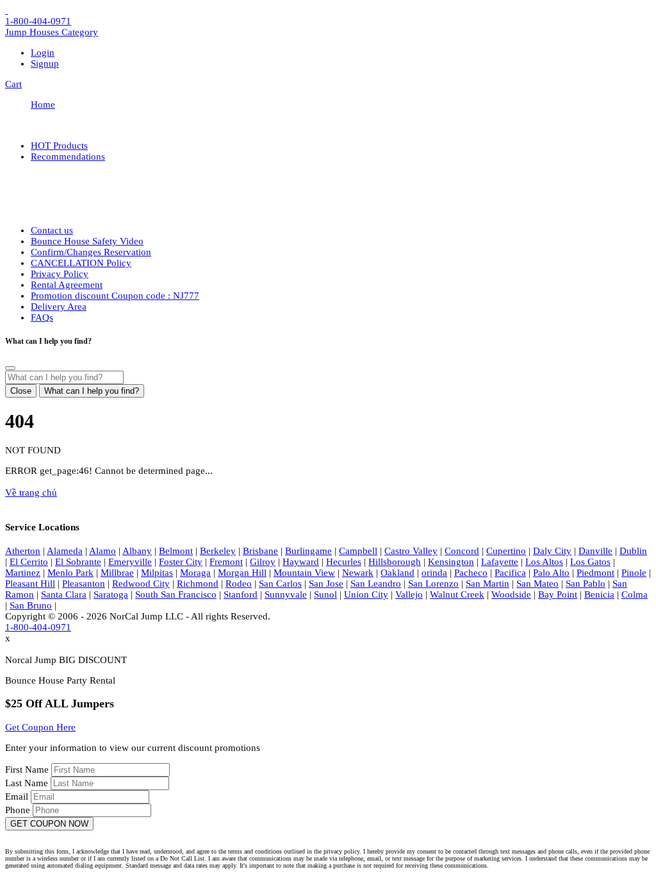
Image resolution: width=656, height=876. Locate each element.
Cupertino (506, 551)
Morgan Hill (242, 573)
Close (20, 391)
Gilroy (262, 562)
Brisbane (260, 551)
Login (42, 52)
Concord (462, 551)
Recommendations (68, 156)
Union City (366, 594)
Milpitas (157, 573)
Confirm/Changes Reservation (91, 252)
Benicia (599, 594)
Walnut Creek (457, 594)
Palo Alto (551, 573)
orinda (434, 573)
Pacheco (471, 573)
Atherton (22, 551)
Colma (634, 594)
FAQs (42, 317)
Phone (19, 810)
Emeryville (130, 562)
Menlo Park (70, 573)
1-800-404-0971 (38, 21)
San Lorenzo (433, 583)
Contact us (52, 230)
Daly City (552, 551)
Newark (357, 573)
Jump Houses (51, 32)
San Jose (326, 583)
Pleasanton (83, 583)
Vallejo (409, 594)
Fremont (226, 562)
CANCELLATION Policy (81, 263)
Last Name (28, 783)
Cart (13, 84)
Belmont (176, 551)
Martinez (22, 573)
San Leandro (375, 583)
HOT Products (59, 145)
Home (43, 104)
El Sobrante (78, 562)
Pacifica (510, 573)
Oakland (397, 573)
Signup (45, 63)
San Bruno (31, 605)
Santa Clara (63, 594)
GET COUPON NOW (49, 824)
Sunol (325, 594)
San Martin (487, 583)
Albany (137, 551)
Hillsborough (394, 562)
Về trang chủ (31, 492)
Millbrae (117, 573)
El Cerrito (29, 562)
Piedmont (595, 573)
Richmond (197, 583)
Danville (595, 551)
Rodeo (239, 583)
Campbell (358, 551)
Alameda (65, 551)
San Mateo (537, 583)
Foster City (180, 562)
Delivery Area (58, 306)
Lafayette (499, 562)
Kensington (451, 562)
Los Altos (544, 562)
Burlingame (308, 551)
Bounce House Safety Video (87, 241)
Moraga (195, 573)
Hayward (301, 562)
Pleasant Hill (30, 583)
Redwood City (141, 583)
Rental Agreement (66, 285)
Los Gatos (590, 562)
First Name (28, 769)
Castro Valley (411, 551)
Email (18, 796)
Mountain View (304, 573)
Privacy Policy (59, 274)
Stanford (241, 594)
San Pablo (585, 583)
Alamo (102, 551)
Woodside (511, 594)
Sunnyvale (286, 594)
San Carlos (280, 583)
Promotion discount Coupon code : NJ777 (115, 296)
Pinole (633, 573)
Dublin (633, 551)
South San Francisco (176, 594)
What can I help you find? (91, 391)
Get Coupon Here (40, 727)
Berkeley (218, 551)
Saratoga (111, 594)
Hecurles (343, 562)
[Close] (10, 368)
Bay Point (557, 594)
